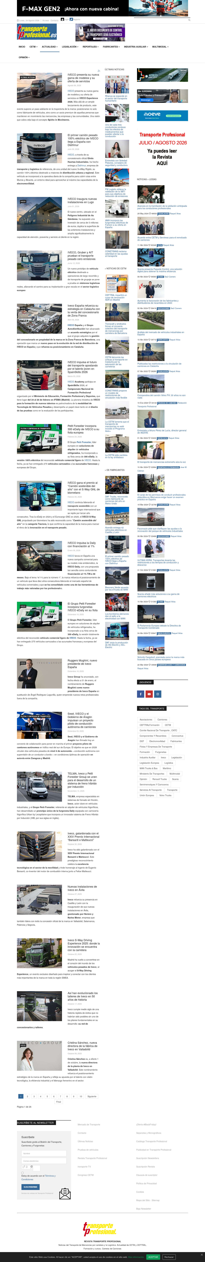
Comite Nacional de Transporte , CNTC (158, 730)
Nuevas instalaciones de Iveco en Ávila (82, 888)
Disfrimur (81, 165)
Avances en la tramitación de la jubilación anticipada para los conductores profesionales (162, 207)
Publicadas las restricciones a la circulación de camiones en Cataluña (159, 364)
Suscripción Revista (145, 1166)
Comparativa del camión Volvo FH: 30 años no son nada (161, 396)
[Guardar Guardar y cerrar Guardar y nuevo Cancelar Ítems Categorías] (39, 148)
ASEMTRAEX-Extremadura (168, 467)
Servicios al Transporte (151, 789)
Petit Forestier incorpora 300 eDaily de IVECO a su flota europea (83, 429)
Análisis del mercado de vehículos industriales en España (160, 333)
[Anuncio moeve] (162, 115)
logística (168, 762)
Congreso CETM (86, 1174)
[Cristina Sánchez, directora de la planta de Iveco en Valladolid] (39, 1056)
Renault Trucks (159, 779)
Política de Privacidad (146, 1183)
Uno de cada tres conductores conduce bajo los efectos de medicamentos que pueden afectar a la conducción (115, 130)
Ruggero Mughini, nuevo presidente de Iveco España (82, 663)
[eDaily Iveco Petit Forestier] (39, 617)
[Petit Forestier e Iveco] (39, 439)
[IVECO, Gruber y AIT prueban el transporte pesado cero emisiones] (39, 265)
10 (81, 1096)
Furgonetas (160, 751)
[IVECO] (39, 375)
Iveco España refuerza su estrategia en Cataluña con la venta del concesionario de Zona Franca (84, 310)
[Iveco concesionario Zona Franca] (39, 319)
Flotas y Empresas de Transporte (35, 428)
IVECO (71, 90)
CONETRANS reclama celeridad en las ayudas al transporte (116, 253)
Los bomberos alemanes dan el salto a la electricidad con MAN (117, 616)
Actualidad (49, 46)
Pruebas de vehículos (88, 1149)
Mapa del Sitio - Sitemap (148, 1200)
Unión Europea (147, 795)
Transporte (172, 789)
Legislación (69, 46)
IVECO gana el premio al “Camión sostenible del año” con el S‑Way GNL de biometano (84, 487)
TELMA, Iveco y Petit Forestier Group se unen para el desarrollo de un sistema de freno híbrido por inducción (82, 780)
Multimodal (159, 46)
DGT (142, 741)
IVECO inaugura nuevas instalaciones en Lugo (82, 200)
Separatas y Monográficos (148, 1132)
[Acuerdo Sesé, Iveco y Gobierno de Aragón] (39, 725)
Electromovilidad (157, 741)
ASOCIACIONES (163, 308)
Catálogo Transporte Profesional (151, 1141)
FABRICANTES (163, 340)
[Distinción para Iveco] (39, 846)
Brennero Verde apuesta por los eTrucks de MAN (116, 588)
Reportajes (90, 46)
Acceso (45, 20)
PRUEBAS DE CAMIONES (167, 403)
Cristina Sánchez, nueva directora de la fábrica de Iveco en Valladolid (82, 1046)
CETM (33, 46)
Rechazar (169, 1257)
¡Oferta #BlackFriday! (146, 1124)
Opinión (23, 57)
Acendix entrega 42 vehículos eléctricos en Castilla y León (116, 530)
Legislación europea (149, 762)
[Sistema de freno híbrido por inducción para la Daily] (39, 787)
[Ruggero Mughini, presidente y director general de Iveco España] (39, 674)
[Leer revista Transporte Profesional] (162, 150)
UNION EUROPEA (164, 633)
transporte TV (84, 1166)
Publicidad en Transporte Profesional (153, 1149)
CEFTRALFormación (150, 724)
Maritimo (167, 768)
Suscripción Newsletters (147, 1158)
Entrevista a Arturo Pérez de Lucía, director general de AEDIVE (161, 431)
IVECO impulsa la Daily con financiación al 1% (82, 544)
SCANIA (160, 277)
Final (58, 1101)
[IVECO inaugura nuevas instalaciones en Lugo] (39, 214)
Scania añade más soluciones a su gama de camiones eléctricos (158, 595)
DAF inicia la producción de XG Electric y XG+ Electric (116, 645)
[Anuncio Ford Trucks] (102, 8)
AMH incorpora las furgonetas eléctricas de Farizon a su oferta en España (116, 224)
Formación (145, 751)
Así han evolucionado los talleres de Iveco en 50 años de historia (83, 996)
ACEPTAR (153, 1257)
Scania (175, 779)
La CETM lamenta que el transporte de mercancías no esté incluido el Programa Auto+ (117, 426)
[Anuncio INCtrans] (131, 32)
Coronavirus (177, 735)
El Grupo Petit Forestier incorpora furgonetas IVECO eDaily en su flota (83, 606)
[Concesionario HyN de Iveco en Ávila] (39, 900)
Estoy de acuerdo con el (38, 1177)
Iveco (163, 757)
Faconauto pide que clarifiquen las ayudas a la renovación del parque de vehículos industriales (160, 529)
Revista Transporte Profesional (92, 1158)
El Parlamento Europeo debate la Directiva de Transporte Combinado (159, 626)
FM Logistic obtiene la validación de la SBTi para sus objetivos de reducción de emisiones (116, 193)
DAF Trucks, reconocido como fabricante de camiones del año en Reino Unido (116, 500)
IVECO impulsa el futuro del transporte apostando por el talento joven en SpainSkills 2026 (83, 367)
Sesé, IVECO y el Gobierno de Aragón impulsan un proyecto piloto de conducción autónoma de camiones (82, 720)
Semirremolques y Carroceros (171, 665)
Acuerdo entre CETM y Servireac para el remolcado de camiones (162, 238)
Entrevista (162, 438)
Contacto (54, 20)
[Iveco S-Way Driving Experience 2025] (39, 953)
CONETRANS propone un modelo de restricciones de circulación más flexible (116, 394)
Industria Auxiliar (135, 46)
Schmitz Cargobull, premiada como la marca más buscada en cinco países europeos (160, 658)
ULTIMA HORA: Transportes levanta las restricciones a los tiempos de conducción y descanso (158, 562)
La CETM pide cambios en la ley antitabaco (116, 456)
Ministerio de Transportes (152, 773)
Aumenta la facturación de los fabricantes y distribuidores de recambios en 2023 (157, 301)
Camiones (162, 719)
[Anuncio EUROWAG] (162, 96)
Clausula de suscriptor (146, 1174)
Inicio (22, 46)
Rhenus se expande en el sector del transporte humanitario (116, 98)
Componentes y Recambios (153, 735)
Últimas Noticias (28, 77)
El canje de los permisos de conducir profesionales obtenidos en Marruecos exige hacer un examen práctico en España (161, 497)
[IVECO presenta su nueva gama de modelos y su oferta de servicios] (39, 88)
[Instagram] (157, 694)
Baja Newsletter (143, 1208)
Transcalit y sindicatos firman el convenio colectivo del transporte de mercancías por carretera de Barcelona (116, 328)
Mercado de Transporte (89, 1124)
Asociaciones (146, 719)
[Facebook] (140, 694)
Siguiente (91, 1096)
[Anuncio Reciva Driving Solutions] (162, 75)
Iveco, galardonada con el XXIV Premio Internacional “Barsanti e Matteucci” (83, 836)
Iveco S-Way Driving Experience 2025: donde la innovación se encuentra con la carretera (84, 945)
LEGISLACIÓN (163, 214)
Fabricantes (110, 46)
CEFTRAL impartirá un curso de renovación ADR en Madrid (116, 297)
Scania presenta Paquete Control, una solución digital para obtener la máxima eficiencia (159, 270)
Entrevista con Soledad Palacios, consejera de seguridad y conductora (116, 163)
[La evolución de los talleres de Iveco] (39, 1006)
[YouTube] (149, 694)
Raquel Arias (175, 213)
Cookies (140, 1191)
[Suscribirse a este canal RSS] (99, 71)
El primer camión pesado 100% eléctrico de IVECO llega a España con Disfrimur (83, 140)
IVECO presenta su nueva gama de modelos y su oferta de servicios (83, 77)
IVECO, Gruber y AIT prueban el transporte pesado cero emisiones (81, 255)
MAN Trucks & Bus (148, 768)
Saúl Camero (170, 276)
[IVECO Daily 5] (39, 556)
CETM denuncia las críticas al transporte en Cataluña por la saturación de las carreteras (116, 362)
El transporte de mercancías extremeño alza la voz (161, 461)
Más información (136, 1257)
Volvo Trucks (165, 795)
